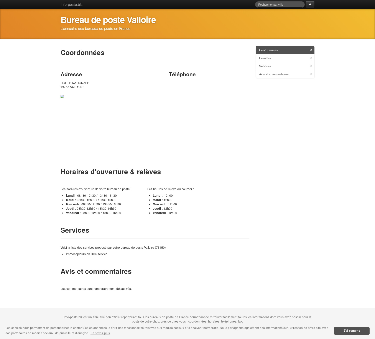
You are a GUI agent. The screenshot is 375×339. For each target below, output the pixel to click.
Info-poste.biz (72, 4)
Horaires (265, 58)
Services (265, 66)
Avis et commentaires (274, 74)
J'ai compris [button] (352, 330)
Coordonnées (268, 50)
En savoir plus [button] (100, 333)
